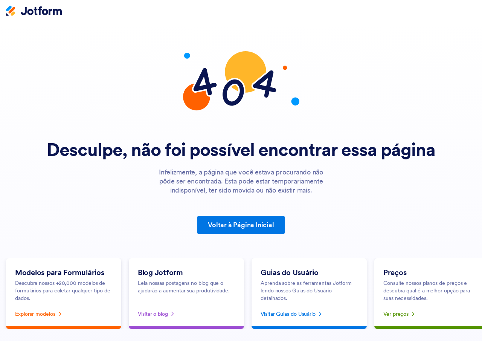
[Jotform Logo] (34, 11)
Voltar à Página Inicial (241, 224)
